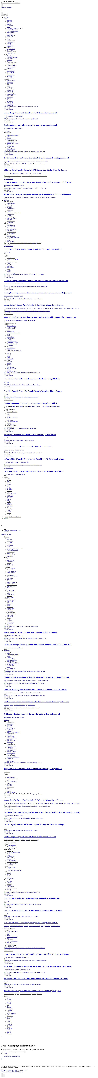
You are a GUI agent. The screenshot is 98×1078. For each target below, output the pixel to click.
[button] (8, 109)
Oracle (8, 416)
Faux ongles (10, 58)
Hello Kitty (9, 497)
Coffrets (17, 462)
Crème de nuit (10, 146)
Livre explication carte (12, 421)
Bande (8, 240)
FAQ (2, 1053)
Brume (8, 136)
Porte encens (10, 420)
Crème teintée (10, 25)
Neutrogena (9, 506)
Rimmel (9, 511)
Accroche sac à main (12, 371)
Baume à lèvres (10, 75)
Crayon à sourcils (11, 49)
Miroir (8, 86)
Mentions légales (19, 1070)
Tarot (8, 414)
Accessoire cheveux (11, 262)
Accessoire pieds (11, 233)
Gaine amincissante (11, 341)
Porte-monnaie (10, 367)
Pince (21, 284)
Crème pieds (10, 210)
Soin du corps (58, 308)
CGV (26, 1070)
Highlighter (9, 20)
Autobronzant (10, 204)
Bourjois (9, 482)
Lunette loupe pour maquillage (14, 350)
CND (8, 485)
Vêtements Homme (11, 327)
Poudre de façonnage (12, 62)
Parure (8, 357)
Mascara (9, 39)
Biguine (9, 480)
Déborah (9, 488)
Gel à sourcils (10, 50)
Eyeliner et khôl (10, 42)
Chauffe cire (10, 239)
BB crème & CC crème (12, 29)
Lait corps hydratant (11, 218)
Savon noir (9, 206)
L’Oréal (8, 502)
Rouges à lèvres (10, 71)
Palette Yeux (10, 44)
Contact (6, 1053)
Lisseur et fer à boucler (12, 259)
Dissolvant (9, 60)
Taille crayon (10, 83)
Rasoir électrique (11, 236)
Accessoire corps (11, 208)
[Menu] (2, 6)
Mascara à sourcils (11, 51)
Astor (8, 478)
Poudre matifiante (11, 35)
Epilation (9, 211)
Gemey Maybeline (11, 493)
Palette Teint (10, 36)
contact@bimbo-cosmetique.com (13, 517)
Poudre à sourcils (11, 53)
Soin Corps (6, 200)
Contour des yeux (11, 149)
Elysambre (9, 491)
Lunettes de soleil (11, 348)
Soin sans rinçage (11, 273)
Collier (8, 356)
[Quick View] (5, 108)
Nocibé (8, 507)
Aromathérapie (10, 427)
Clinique (9, 484)
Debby (8, 486)
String (8, 335)
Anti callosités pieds (11, 229)
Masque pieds (10, 228)
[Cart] (1, 11)
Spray (8, 269)
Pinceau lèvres (10, 88)
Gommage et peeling (12, 140)
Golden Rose (10, 495)
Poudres (9, 24)
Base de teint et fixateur (12, 31)
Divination (6, 438)
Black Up (9, 481)
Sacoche (9, 370)
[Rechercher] (1, 8)
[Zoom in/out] (4, 1075)
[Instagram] (2, 521)
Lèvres (5, 116)
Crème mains (10, 222)
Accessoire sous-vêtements (13, 332)
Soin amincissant (11, 203)
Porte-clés (9, 364)
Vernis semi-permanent (12, 57)
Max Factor (9, 504)
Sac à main (9, 361)
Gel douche (9, 215)
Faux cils (9, 43)
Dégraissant (9, 68)
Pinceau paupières (11, 80)
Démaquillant (10, 144)
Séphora (9, 513)
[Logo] (6, 7)
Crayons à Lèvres (11, 72)
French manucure (11, 66)
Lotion (8, 147)
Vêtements (47, 406)
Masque (9, 138)
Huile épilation (10, 241)
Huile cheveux (7, 173)
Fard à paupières (11, 40)
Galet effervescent (11, 226)
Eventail (9, 363)
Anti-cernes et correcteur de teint (14, 28)
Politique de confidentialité (7, 1070)
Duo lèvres (9, 76)
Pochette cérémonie (11, 368)
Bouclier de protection (12, 417)
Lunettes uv (9, 349)
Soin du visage (31, 161)
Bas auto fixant (10, 337)
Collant (8, 334)
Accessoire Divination (12, 412)
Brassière (9, 339)
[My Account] (1, 10)
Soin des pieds (10, 214)
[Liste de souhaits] (8, 108)
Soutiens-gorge (10, 331)
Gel (7, 260)
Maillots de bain (10, 338)
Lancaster (9, 503)
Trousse (8, 84)
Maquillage (6, 17)
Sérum (8, 133)
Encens (8, 413)
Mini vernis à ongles (12, 65)
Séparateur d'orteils (11, 232)
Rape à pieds (10, 230)
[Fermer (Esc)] (2, 1075)
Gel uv (8, 61)
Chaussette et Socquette (12, 342)
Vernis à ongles (10, 55)
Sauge (8, 418)
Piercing (9, 353)
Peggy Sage (9, 508)
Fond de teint (10, 21)
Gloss (8, 73)
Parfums (52, 308)
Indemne (9, 499)
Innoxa (8, 500)
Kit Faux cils (10, 87)
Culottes (26, 406)
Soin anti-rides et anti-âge (13, 135)
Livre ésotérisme (11, 424)
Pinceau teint (10, 91)
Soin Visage (6, 131)
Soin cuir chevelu (29, 173)
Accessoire (6, 406)
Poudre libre (10, 33)
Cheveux (16, 284)
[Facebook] (1, 521)
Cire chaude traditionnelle (13, 237)
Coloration (9, 264)
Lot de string (10, 345)
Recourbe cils (10, 90)
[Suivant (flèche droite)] (4, 1076)
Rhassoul (9, 270)
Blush (8, 27)
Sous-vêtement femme (34, 406)
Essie (8, 492)
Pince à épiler (10, 82)
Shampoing (9, 266)
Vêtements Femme (11, 326)
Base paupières (10, 46)
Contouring (9, 23)
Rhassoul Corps (10, 217)
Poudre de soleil (10, 32)
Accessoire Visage (11, 139)
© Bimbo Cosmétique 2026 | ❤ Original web (11, 1072)
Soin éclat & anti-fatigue (12, 143)
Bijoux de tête (10, 359)
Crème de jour (10, 150)
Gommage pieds (11, 225)
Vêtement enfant (11, 328)
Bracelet (9, 354)
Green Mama (10, 496)
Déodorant (9, 207)
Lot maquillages (19, 197)
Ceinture (9, 365)
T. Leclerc (9, 514)
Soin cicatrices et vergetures (13, 212)
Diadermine (9, 489)
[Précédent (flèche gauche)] (2, 1076)
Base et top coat (10, 64)
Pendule (9, 423)
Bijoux (17, 994)
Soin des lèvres (10, 142)
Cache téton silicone (11, 343)
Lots (30, 320)
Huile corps (9, 219)
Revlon (8, 510)
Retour (3, 14)
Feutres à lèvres (10, 77)
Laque (8, 263)
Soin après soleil (11, 221)
